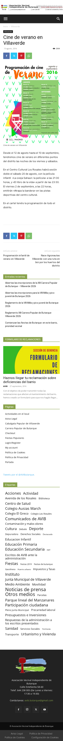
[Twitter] (14, 56)
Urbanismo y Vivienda (38, 634)
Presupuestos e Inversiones (25, 615)
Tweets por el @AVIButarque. (19, 474)
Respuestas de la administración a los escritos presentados (28, 621)
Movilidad (39, 584)
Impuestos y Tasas (44, 569)
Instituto (12, 574)
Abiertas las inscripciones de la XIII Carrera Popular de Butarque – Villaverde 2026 (31, 285)
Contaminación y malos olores (24, 523)
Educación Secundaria (25, 549)
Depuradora (11, 534)
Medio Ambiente (17, 584)
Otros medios (20, 594)
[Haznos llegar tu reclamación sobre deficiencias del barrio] (31, 360)
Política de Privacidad (16, 457)
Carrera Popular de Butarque (21, 428)
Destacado (47, 534)
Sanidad (11, 628)
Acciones (13, 493)
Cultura (11, 528)
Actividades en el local (17, 413)
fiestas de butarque (43, 564)
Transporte (12, 634)
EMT (48, 550)
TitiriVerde (46, 629)
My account (11, 447)
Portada (9, 462)
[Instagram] (27, 709)
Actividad (30, 493)
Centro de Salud (18, 503)
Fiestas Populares (14, 437)
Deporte (36, 528)
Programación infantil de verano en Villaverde (16, 257)
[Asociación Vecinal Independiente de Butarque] (31, 7)
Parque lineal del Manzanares (29, 600)
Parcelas (42, 595)
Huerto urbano (24, 569)
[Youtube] (44, 709)
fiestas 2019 (26, 564)
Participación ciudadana (26, 605)
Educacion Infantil (18, 539)
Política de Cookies (15, 452)
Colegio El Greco (16, 513)
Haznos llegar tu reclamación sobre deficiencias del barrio (29, 380)
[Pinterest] (21, 56)
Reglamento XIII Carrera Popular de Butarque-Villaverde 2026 (28, 314)
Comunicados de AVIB (25, 518)
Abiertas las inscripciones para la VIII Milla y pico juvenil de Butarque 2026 (29, 294)
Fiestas (11, 563)
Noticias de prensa (25, 589)
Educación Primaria (21, 544)
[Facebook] (6, 56)
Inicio (5, 26)
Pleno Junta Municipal (17, 610)
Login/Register (13, 442)
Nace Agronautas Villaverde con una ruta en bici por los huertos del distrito (46, 260)
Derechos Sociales (31, 534)
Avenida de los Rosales (20, 498)
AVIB (5, 386)
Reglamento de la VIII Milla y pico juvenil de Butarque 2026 (31, 304)
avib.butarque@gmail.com (39, 700)
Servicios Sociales (30, 628)
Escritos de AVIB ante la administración (21, 556)
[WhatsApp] (29, 56)
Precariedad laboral (43, 610)
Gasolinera (10, 569)
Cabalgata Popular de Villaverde (22, 423)
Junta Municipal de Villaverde (28, 579)
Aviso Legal (11, 418)
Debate (23, 529)
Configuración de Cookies (44, 737)
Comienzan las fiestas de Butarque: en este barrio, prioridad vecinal (31, 324)
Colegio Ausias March (23, 508)
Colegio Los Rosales (41, 513)
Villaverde (15, 26)
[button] (5, 18)
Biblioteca (44, 498)
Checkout (10, 433)
